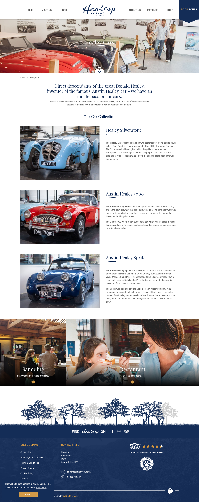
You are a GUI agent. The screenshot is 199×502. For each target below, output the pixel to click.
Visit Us (47, 10)
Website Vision (70, 496)
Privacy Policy (27, 468)
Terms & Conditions (29, 463)
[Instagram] (119, 431)
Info (64, 10)
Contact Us (25, 452)
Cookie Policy (27, 473)
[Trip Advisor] (126, 431)
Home (29, 10)
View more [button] (41, 487)
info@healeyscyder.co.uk (79, 471)
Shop (170, 10)
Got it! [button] (28, 494)
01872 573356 (74, 477)
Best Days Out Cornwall (31, 457)
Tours (189, 9)
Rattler (152, 10)
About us (135, 10)
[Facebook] (112, 431)
